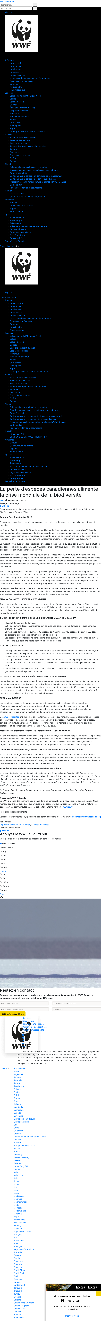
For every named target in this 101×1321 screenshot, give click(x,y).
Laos (16, 1190)
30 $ (4, 855)
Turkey (17, 1294)
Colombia (18, 1130)
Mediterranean (20, 1202)
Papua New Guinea (22, 1231)
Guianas (17, 1163)
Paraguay (18, 1234)
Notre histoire (16, 63)
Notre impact (16, 66)
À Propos (9, 60)
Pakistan (18, 1228)
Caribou (13, 104)
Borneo (17, 1098)
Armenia (17, 1077)
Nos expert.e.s (16, 72)
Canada (4, 1068)
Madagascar (19, 1196)
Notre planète (16, 211)
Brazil (16, 1101)
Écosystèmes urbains (20, 155)
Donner (3, 246)
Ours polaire (15, 122)
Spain (16, 1276)
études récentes (11, 717)
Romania (18, 1252)
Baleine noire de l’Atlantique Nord (25, 96)
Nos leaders (15, 69)
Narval (13, 119)
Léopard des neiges (19, 110)
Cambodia (18, 1107)
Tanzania (18, 1288)
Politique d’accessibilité (33, 1030)
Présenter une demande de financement (28, 226)
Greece (17, 1160)
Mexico (17, 1205)
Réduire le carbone (18, 143)
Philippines (19, 1240)
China (16, 1127)
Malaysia (18, 1199)
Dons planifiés (16, 238)
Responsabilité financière (21, 81)
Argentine (18, 1074)
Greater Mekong (21, 1157)
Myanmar (18, 1213)
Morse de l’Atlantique (19, 116)
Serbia (17, 1258)
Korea (16, 1187)
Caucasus (18, 1116)
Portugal (18, 1246)
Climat (8, 164)
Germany (18, 1154)
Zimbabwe (19, 1317)
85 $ (4, 863)
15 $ (4, 851)
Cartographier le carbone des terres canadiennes (33, 179)
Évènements (15, 223)
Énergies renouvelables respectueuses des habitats (34, 170)
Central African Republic (25, 1119)
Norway (17, 1225)
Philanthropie (16, 220)
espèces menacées (40, 824)
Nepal (16, 1216)
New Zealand (20, 1222)
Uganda (17, 1297)
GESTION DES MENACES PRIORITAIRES (28, 196)
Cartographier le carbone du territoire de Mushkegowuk (36, 176)
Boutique (11, 246)
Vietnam (17, 1311)
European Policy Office (24, 1145)
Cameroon (19, 1110)
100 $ (4, 878)
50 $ (4, 874)
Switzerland (19, 1285)
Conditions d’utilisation (33, 1024)
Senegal (17, 1255)
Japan (16, 1181)
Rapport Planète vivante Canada (15, 824)
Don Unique (7, 847)
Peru (16, 1237)
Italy (16, 1178)
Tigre (12, 128)
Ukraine (17, 1300)
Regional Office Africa (24, 1249)
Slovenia (18, 1267)
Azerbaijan (19, 1086)
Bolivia (17, 1095)
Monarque (14, 113)
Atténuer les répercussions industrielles (28, 146)
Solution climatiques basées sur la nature (29, 167)
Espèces (9, 93)
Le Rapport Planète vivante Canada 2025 (29, 131)
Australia (18, 1080)
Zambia (17, 1314)
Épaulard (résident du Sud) (22, 107)
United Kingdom (21, 1305)
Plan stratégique (17, 90)
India (16, 1172)
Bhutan (17, 1092)
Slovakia (18, 1264)
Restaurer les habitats (20, 140)
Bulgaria (17, 1104)
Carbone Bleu (16, 185)
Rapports (14, 208)
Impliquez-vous (17, 217)
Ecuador (18, 1142)
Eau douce (15, 152)
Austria (17, 1083)
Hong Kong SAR (21, 1166)
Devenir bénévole (18, 229)
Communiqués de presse (21, 205)
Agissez (8, 214)
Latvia (16, 1193)
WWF (2, 500)
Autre (4, 867)
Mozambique (20, 1211)
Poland (17, 1243)
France (17, 1151)
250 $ (5, 882)
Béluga (13, 99)
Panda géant (16, 125)
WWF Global (19, 1068)
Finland (17, 1148)
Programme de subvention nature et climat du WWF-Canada (38, 182)
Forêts (13, 158)
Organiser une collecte (20, 232)
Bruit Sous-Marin (17, 235)
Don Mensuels (8, 843)
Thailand (18, 1291)
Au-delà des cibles (18, 173)
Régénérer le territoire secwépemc (26, 188)
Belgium (17, 1089)
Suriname (18, 1279)
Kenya (16, 1184)
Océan (13, 161)
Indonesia (18, 1175)
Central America (21, 1122)
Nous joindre (16, 87)
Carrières (14, 84)
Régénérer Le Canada (15, 241)
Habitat (8, 134)
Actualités (9, 199)
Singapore (18, 1261)
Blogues (13, 202)
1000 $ (5, 886)
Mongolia (18, 1208)
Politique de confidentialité (34, 1027)
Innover (8, 190)
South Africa (19, 1270)
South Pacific (20, 1273)
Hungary (18, 1169)
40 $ (4, 859)
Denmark (18, 1139)
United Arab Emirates (24, 1302)
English (8, 12)
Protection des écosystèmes (23, 137)
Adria (16, 1071)
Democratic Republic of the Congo (30, 1136)
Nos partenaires (17, 75)
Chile (16, 1124)
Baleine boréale (17, 101)
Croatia (17, 1133)
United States (20, 1308)
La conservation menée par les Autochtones (30, 78)
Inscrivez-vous (72, 1316)
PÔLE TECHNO (17, 193)
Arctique (14, 149)
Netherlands (19, 1219)
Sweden (17, 1282)
